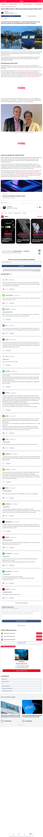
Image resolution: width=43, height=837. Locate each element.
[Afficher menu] (1, 1)
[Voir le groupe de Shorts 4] (23, 245)
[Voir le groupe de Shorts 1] (19, 245)
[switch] (39, 1)
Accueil (2, 6)
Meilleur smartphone (27, 4)
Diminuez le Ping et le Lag (21, 663)
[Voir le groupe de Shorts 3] (22, 245)
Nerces (7, 11)
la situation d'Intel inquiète (18, 65)
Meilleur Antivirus (13, 4)
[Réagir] (2, 19)
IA (20, 4)
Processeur (13, 6)
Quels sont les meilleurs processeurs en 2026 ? (14, 196)
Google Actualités (17, 251)
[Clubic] (21, 1)
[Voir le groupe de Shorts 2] (20, 245)
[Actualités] (13, 834)
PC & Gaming (7, 6)
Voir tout (40, 216)
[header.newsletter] (5, 1)
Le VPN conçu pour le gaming (8, 646)
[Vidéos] (19, 834)
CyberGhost (22, 661)
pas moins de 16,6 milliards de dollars (31, 76)
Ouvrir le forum (22, 625)
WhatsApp (26, 251)
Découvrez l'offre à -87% (21, 670)
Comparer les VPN (21, 642)
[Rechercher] (3, 1)
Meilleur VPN (4, 4)
